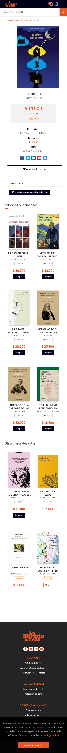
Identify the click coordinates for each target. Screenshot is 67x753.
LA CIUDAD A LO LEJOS (47, 493)
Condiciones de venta (33, 689)
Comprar (19, 276)
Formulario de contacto (33, 672)
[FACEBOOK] (25, 649)
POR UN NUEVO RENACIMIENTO (48, 407)
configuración (51, 735)
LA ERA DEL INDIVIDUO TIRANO (19, 331)
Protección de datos (33, 693)
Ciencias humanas (12, 20)
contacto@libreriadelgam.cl (33, 667)
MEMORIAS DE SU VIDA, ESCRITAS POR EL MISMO (48, 331)
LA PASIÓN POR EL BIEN (19, 255)
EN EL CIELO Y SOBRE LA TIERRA (48, 569)
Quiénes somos (33, 710)
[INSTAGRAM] (36, 649)
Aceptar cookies (33, 745)
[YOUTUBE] (41, 649)
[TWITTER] (31, 649)
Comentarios (17, 183)
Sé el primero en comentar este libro (29, 192)
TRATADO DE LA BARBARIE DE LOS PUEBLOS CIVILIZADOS (19, 407)
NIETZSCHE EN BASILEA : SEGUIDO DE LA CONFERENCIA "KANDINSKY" (48, 255)
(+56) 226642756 (33, 663)
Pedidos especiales (33, 715)
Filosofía (25, 20)
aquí (24, 735)
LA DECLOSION (19, 567)
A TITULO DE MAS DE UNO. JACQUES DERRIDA (19, 493)
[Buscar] (63, 12)
